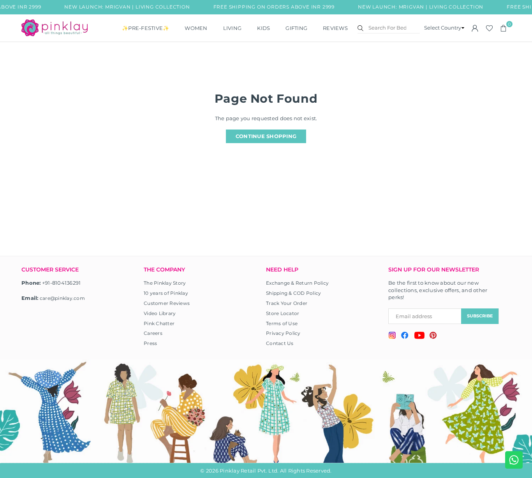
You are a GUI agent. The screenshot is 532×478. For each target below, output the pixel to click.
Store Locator (282, 313)
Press (150, 343)
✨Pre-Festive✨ (145, 28)
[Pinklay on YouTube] (419, 336)
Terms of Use (282, 323)
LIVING (232, 28)
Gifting (296, 28)
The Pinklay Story (165, 283)
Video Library (160, 313)
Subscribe (480, 316)
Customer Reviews (167, 303)
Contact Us (280, 343)
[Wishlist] (489, 28)
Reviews (335, 28)
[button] (504, 28)
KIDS (263, 28)
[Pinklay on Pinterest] (433, 336)
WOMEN (196, 28)
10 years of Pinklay (166, 293)
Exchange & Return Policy (297, 283)
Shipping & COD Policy (293, 293)
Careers (153, 333)
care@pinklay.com (62, 298)
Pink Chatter (159, 323)
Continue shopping (266, 136)
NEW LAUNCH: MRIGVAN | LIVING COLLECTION (125, 7)
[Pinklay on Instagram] (392, 336)
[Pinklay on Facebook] (404, 336)
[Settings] (475, 28)
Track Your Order (286, 303)
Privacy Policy (283, 333)
